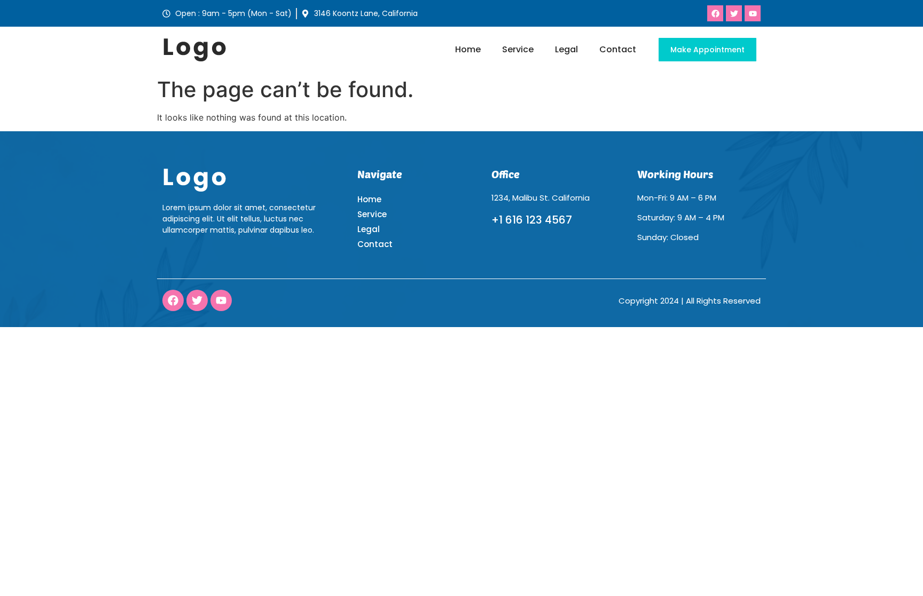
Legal (566, 49)
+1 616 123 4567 (531, 219)
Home (468, 49)
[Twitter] (197, 300)
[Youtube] (221, 300)
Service (518, 49)
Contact (617, 49)
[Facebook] (173, 300)
